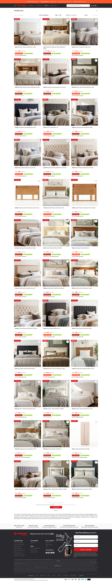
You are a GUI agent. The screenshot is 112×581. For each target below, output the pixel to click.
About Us (32, 542)
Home (15, 15)
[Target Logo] (22, 5)
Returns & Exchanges (19, 544)
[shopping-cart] (97, 5)
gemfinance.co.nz (58, 565)
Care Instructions (18, 552)
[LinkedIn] (53, 552)
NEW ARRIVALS (31, 5)
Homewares (73, 575)
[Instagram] (48, 552)
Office (59, 575)
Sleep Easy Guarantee (19, 554)
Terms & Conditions (35, 548)
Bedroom (42, 575)
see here (58, 560)
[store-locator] (91, 5)
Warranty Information (19, 550)
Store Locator (49, 544)
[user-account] (93, 5)
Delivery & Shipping (19, 542)
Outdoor (65, 575)
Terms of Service (42, 580)
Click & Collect (17, 546)
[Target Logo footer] (22, 534)
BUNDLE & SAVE (53, 5)
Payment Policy (34, 552)
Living (48, 575)
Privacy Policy (33, 550)
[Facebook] (46, 552)
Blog (47, 546)
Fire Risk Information (19, 555)
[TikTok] (52, 552)
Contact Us (48, 542)
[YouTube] (50, 552)
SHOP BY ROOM (39, 5)
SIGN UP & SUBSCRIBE (85, 549)
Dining (54, 575)
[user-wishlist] (95, 5)
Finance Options (18, 548)
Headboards (21, 15)
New (37, 575)
